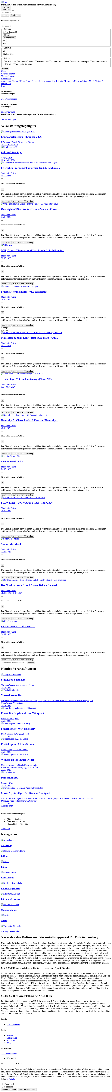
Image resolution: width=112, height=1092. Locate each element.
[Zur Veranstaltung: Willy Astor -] (7, 245)
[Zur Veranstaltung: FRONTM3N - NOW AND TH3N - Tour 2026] (23, 497)
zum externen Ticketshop (23, 201)
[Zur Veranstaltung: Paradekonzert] (8, 772)
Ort (4, 51)
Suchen (5, 69)
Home (3, 71)
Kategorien (6, 78)
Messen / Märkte (99, 61)
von (5, 40)
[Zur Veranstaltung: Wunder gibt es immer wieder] (15, 754)
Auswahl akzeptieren (27, 1089)
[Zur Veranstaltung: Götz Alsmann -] (9, 621)
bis (4, 43)
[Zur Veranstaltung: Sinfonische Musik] (10, 539)
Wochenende (9, 38)
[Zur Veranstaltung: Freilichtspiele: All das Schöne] (15, 739)
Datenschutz (12, 1038)
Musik (8, 64)
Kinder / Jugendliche (60, 61)
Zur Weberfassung (9, 99)
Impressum (11, 1040)
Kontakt (10, 1035)
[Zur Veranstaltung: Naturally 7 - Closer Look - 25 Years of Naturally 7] (24, 415)
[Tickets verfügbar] (2, 178)
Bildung (22, 61)
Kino (3, 86)
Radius (6, 54)
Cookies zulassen (9, 1089)
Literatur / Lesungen (80, 61)
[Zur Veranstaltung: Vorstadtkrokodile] (10, 690)
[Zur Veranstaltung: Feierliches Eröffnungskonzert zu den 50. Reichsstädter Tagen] (29, 163)
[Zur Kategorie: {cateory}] (8, 840)
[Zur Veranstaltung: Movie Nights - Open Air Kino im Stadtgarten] (22, 788)
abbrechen (6, 201)
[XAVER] (4, 2)
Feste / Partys (43, 61)
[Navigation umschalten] (13, 10)
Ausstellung (11, 61)
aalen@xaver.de (13, 1024)
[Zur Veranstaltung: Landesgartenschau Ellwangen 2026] (18, 132)
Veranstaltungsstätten (10, 76)
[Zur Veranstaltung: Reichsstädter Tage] (10, 147)
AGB (9, 1043)
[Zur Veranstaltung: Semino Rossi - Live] (11, 456)
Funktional (9, 1084)
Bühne (31, 61)
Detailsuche (15, 15)
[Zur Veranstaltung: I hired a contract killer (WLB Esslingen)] (19, 286)
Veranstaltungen (8, 74)
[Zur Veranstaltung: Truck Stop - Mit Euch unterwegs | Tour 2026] (22, 374)
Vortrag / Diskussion (23, 64)
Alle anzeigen (7, 806)
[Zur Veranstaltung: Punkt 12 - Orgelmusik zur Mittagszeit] (18, 708)
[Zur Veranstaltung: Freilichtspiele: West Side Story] (15, 723)
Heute (6, 35)
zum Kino (5, 828)
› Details (11, 1079)
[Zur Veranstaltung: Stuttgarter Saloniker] (11, 674)
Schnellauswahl (10, 32)
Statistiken (8, 1087)
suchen (5, 15)
